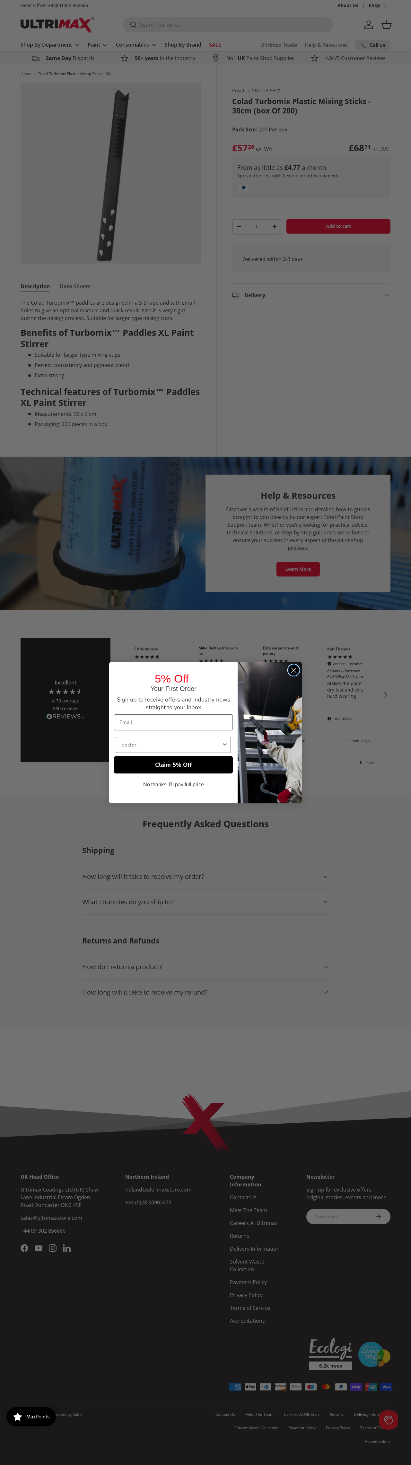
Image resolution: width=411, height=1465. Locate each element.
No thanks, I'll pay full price (173, 784)
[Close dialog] (293, 670)
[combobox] (171, 745)
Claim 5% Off (173, 765)
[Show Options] (225, 745)
